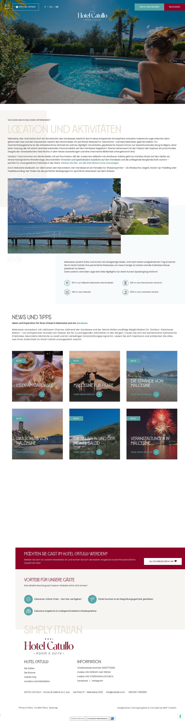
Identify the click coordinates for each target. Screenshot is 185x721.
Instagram (97, 681)
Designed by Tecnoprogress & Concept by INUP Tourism (146, 708)
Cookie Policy (41, 708)
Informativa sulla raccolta (78, 718)
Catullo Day (30, 677)
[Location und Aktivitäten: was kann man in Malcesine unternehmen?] (64, 216)
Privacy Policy (26, 708)
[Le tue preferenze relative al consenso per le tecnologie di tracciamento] (180, 716)
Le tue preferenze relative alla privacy (97, 718)
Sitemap (53, 708)
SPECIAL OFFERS (27, 7)
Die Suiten (29, 668)
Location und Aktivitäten (37, 681)
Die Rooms (29, 673)
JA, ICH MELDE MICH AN (161, 561)
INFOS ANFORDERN (149, 7)
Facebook (82, 681)
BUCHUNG (174, 7)
